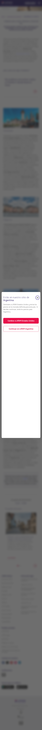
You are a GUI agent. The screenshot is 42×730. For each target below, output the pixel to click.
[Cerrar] (37, 297)
